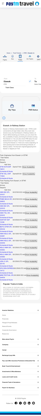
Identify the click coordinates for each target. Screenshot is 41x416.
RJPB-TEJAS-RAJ (16, 293)
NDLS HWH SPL (5, 247)
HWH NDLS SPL (5, 234)
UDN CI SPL (4, 261)
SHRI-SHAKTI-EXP (22, 287)
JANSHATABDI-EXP (16, 289)
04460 (2, 257)
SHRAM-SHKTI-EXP (14, 296)
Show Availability (28, 167)
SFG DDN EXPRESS (7, 268)
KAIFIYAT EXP (5, 220)
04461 (2, 236)
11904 (2, 176)
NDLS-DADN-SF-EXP (10, 287)
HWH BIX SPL (5, 192)
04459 (2, 243)
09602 (2, 201)
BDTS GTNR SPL (6, 227)
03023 (2, 215)
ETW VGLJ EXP (5, 174)
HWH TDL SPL (5, 213)
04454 (2, 277)
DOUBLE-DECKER (11, 291)
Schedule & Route (6, 171)
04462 (2, 250)
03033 (2, 208)
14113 (2, 270)
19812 (2, 169)
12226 (2, 222)
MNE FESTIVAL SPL (7, 275)
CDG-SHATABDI (22, 291)
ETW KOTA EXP (5, 167)
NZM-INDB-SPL (23, 294)
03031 (2, 194)
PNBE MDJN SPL (6, 199)
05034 (2, 229)
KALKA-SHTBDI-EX (12, 294)
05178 (2, 264)
